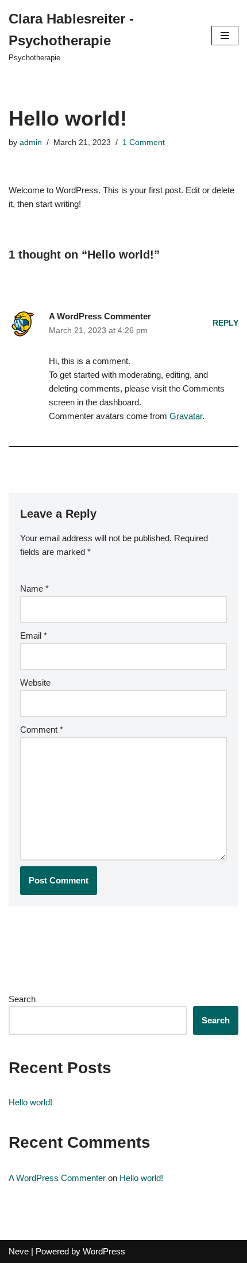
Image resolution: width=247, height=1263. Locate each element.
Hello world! (30, 1102)
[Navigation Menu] (224, 35)
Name (34, 588)
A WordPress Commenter (100, 316)
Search (22, 999)
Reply (225, 323)
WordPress (104, 1251)
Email (33, 635)
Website (35, 682)
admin (31, 142)
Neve (19, 1251)
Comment (41, 729)
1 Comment (143, 142)
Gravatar (185, 416)
